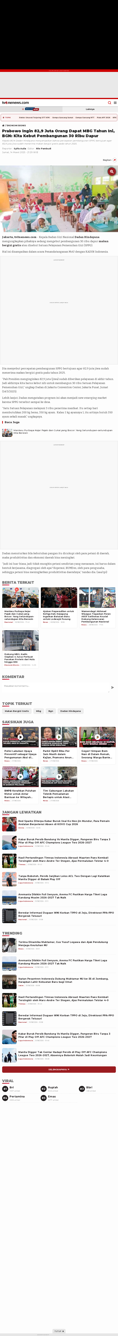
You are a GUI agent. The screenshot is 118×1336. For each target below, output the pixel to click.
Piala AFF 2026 (103, 118)
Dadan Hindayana (87, 237)
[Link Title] (4, 125)
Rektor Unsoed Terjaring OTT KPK (34, 118)
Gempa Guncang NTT (85, 118)
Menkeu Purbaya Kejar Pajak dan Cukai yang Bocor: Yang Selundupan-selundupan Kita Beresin (63, 431)
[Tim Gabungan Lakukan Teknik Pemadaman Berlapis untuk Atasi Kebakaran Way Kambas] (59, 777)
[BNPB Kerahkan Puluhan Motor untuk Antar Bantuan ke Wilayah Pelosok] (20, 777)
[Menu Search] (109, 102)
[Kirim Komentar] (112, 687)
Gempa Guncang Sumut (62, 118)
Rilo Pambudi (43, 148)
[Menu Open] (115, 102)
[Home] (15, 102)
